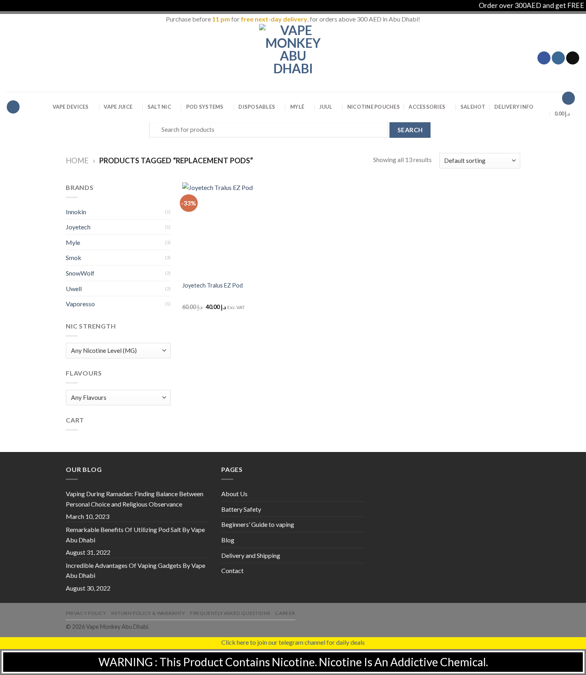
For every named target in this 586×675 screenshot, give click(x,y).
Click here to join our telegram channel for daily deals (293, 642)
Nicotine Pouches (373, 107)
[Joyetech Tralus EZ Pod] (221, 229)
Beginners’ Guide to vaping (257, 524)
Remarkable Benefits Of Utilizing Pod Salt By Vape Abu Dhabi (135, 535)
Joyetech (78, 227)
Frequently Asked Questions (230, 613)
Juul (325, 107)
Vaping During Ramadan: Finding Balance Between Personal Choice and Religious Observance (134, 499)
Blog (227, 540)
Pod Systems (205, 107)
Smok (73, 257)
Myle (73, 242)
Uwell (74, 288)
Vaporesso (80, 303)
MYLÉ (297, 107)
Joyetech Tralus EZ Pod (212, 285)
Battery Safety (241, 509)
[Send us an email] (572, 58)
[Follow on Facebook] (544, 58)
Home (77, 160)
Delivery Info (513, 107)
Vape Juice (118, 107)
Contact (232, 570)
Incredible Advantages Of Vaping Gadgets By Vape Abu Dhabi (135, 570)
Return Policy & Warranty (148, 613)
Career (285, 613)
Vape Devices (71, 107)
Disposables (256, 107)
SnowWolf (80, 273)
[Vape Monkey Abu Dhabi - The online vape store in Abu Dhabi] (293, 58)
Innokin (76, 211)
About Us (234, 493)
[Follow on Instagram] (558, 58)
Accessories (427, 107)
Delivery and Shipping (250, 555)
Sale (473, 107)
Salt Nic (159, 107)
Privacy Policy (86, 613)
